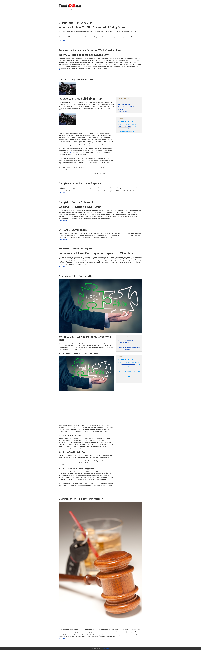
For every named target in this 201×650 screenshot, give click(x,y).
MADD (71, 152)
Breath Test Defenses (124, 104)
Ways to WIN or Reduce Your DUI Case (129, 347)
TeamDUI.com (105, 648)
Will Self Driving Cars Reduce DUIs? (76, 79)
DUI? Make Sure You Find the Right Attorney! (81, 498)
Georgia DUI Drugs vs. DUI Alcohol (76, 202)
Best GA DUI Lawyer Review (73, 229)
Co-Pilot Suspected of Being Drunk (76, 22)
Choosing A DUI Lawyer (124, 349)
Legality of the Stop (123, 342)
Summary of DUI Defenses (125, 340)
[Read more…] (63, 41)
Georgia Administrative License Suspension (80, 183)
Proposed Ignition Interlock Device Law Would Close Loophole (90, 50)
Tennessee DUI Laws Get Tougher (75, 248)
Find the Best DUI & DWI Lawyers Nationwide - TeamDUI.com (100, 6)
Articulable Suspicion (124, 345)
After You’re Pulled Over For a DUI (76, 276)
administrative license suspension (109, 189)
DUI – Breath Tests (123, 102)
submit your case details (124, 126)
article (93, 448)
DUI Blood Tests (122, 111)
